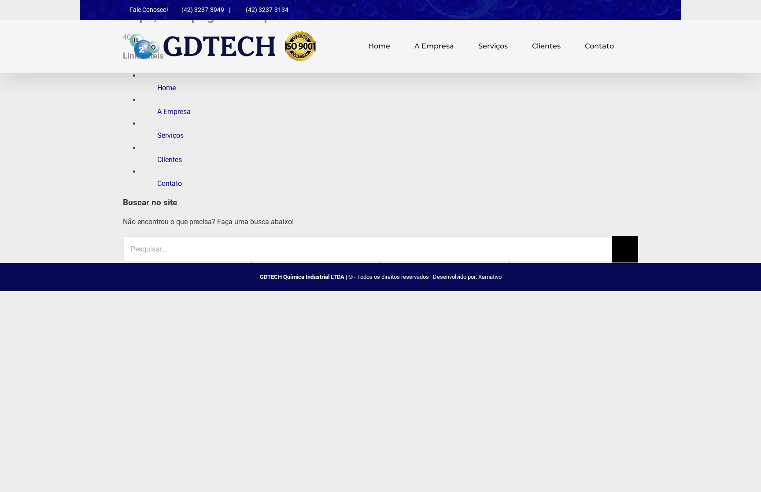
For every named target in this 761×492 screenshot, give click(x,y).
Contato (169, 183)
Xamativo (490, 277)
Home (166, 88)
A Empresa (174, 111)
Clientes (169, 159)
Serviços (170, 135)
